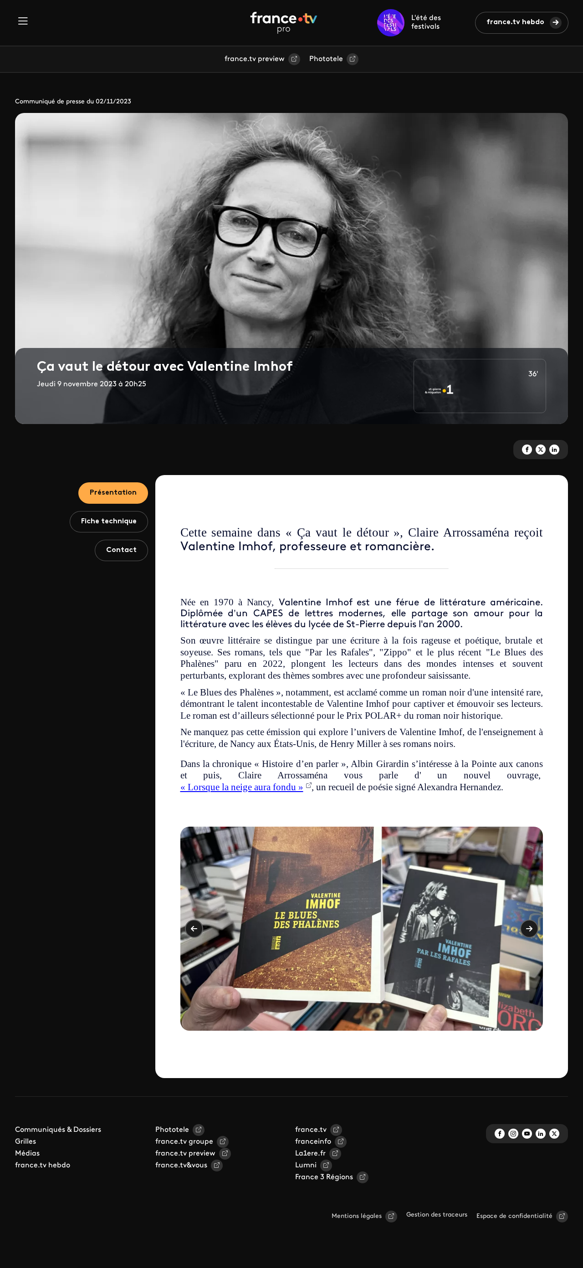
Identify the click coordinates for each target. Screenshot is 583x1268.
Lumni (306, 1165)
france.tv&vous (181, 1165)
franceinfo (313, 1141)
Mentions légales (357, 1216)
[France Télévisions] (283, 23)
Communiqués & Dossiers (58, 1130)
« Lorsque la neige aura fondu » (241, 787)
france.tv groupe (184, 1141)
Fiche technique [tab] (109, 521)
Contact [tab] (121, 550)
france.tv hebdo (515, 22)
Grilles (25, 1141)
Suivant (529, 929)
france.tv (311, 1130)
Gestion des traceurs (436, 1215)
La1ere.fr (310, 1153)
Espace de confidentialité (514, 1216)
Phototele (326, 59)
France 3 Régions (324, 1177)
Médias (27, 1153)
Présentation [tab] (113, 492)
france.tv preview (255, 59)
